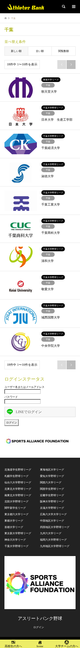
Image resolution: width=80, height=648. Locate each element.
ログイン (38, 627)
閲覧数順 (63, 51)
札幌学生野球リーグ (16, 476)
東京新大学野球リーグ (17, 533)
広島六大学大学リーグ (53, 514)
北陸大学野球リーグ (16, 501)
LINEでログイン (29, 412)
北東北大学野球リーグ (17, 488)
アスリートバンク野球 (40, 618)
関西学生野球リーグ (52, 488)
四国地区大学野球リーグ (54, 527)
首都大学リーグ (13, 527)
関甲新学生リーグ (15, 507)
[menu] (73, 6)
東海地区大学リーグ (52, 469)
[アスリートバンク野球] (25, 6)
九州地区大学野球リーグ (54, 546)
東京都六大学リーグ (16, 514)
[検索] (63, 6)
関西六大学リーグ (50, 482)
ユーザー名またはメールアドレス (24, 387)
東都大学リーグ (13, 520)
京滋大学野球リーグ (52, 507)
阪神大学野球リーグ (52, 501)
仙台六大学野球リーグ (17, 482)
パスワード (11, 396)
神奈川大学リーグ (15, 539)
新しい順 (16, 51)
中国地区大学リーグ (52, 520)
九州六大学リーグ (50, 533)
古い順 (40, 51)
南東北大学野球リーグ (17, 495)
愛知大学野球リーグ (52, 476)
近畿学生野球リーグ (52, 495)
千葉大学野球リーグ (16, 546)
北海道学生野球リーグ (17, 469)
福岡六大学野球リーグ (53, 539)
